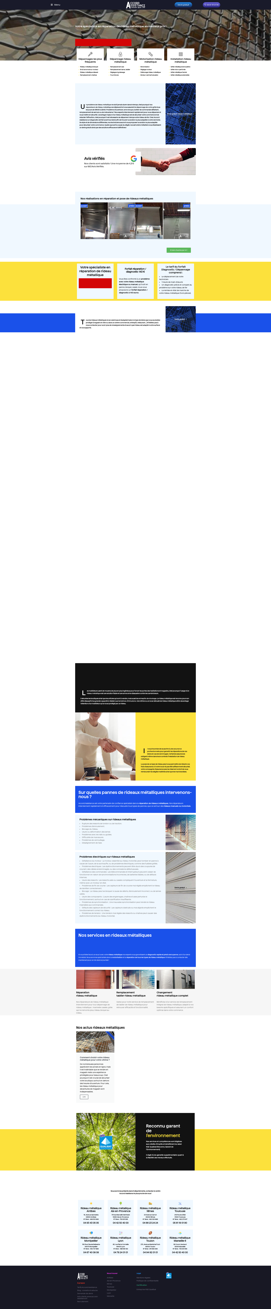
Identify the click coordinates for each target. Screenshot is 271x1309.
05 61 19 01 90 (180, 1222)
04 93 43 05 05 (91, 1222)
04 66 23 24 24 (150, 1222)
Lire (84, 1097)
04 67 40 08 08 (91, 1252)
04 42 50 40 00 (121, 1222)
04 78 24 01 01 (120, 1252)
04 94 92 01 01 (150, 1252)
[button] (83, 220)
